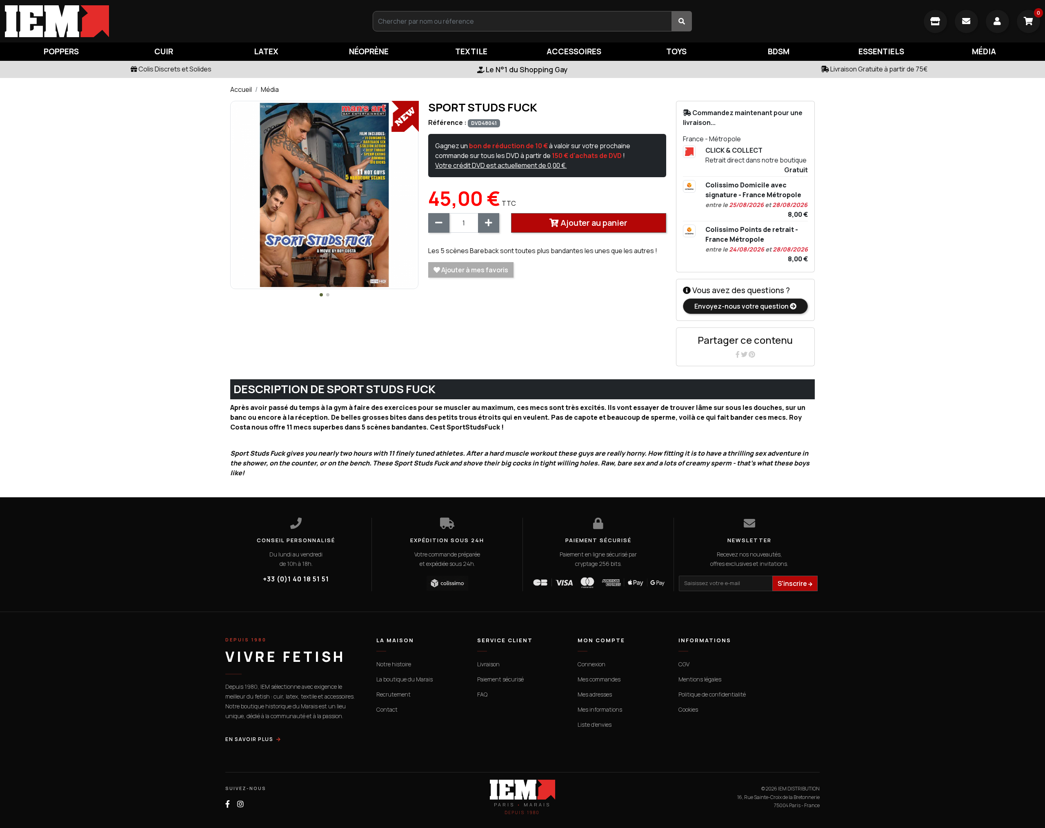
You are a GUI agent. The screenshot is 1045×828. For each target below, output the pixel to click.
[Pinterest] (752, 354)
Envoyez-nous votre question (742, 306)
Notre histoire (393, 664)
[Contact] (966, 21)
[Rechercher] (681, 21)
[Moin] (438, 223)
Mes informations (600, 709)
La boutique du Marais (404, 679)
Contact (387, 709)
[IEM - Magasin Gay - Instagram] (240, 804)
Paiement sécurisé (500, 679)
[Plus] (488, 223)
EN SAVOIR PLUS (249, 739)
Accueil (241, 89)
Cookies (688, 709)
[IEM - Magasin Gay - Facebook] (227, 804)
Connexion (591, 664)
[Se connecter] (997, 21)
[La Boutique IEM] (935, 21)
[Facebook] (738, 354)
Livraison (488, 664)
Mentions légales (699, 679)
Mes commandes (599, 679)
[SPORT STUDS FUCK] (324, 194)
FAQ (482, 694)
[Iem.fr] (174, 21)
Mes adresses (595, 694)
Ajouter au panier (593, 222)
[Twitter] (745, 354)
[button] (321, 294)
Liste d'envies (594, 724)
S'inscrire (793, 583)
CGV (683, 664)
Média (270, 89)
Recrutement (393, 694)
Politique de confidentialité (712, 694)
